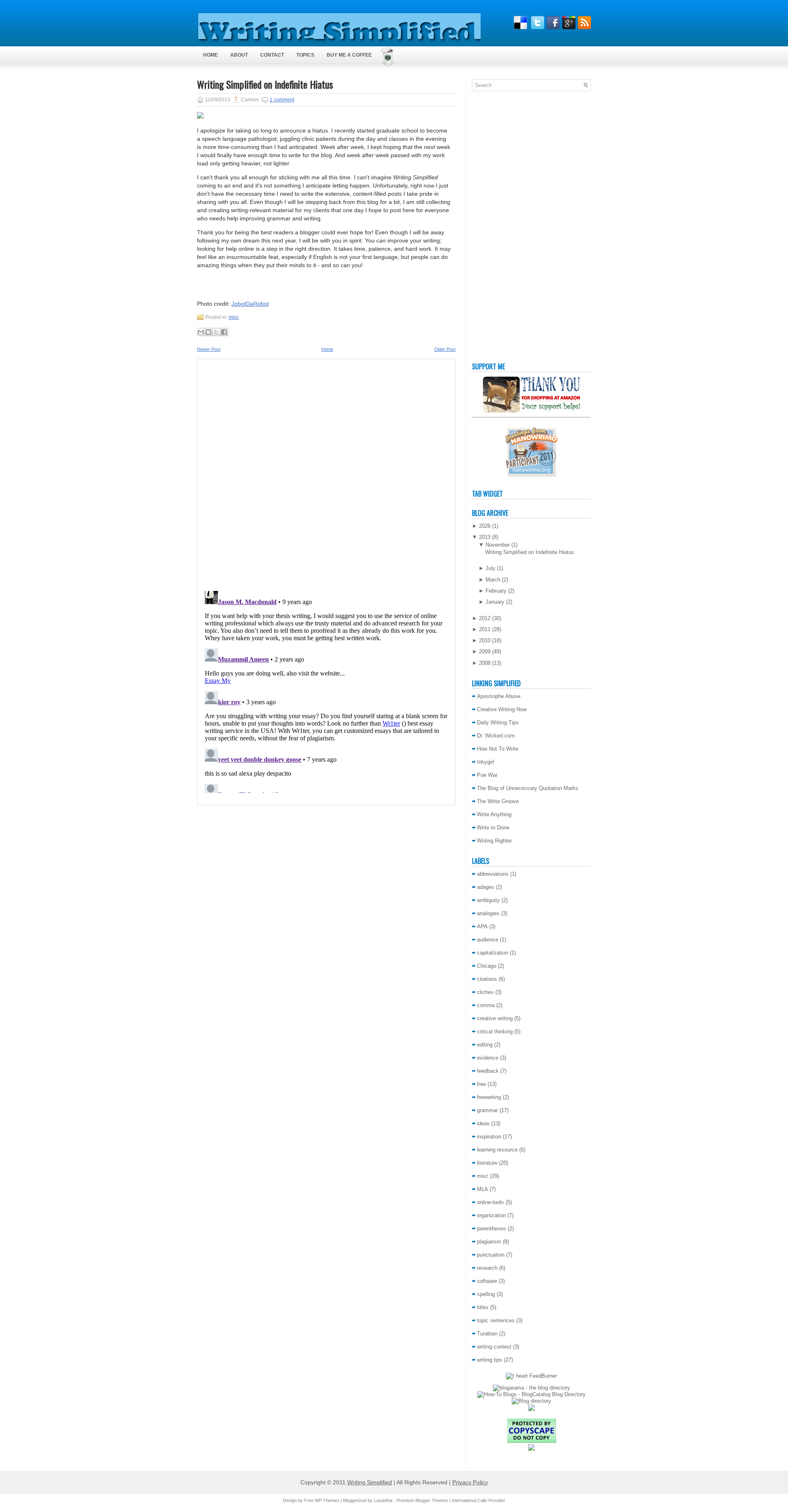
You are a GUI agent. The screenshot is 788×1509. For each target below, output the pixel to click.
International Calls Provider (478, 1500)
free (481, 1084)
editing (484, 1045)
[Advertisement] (505, 228)
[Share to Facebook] (224, 332)
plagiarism (489, 1242)
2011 (484, 629)
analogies (488, 913)
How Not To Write (497, 749)
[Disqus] (326, 472)
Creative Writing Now (502, 709)
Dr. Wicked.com (496, 736)
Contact (272, 55)
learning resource (497, 1150)
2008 (484, 663)
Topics (305, 55)
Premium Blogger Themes (422, 1500)
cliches (485, 992)
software (487, 1281)
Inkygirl (485, 762)
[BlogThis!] (208, 332)
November (498, 545)
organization (491, 1215)
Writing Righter (494, 841)
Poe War (487, 775)
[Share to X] (216, 332)
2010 (484, 640)
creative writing (495, 1018)
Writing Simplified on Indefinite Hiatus (265, 84)
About (239, 55)
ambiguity (488, 900)
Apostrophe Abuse (498, 696)
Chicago (486, 966)
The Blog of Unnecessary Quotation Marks (527, 788)
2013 (484, 537)
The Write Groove (498, 801)
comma (486, 1005)
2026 (484, 526)
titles (482, 1307)
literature (487, 1163)
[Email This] (201, 332)
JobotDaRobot (250, 303)
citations (487, 979)
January (495, 602)
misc (234, 317)
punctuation (490, 1255)
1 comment (282, 100)
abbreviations (493, 874)
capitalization (492, 953)
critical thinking (495, 1031)
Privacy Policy (470, 1482)
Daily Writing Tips (498, 722)
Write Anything (494, 814)
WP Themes (327, 1500)
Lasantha (383, 1500)
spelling (486, 1294)
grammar (487, 1110)
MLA (482, 1189)
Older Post (445, 349)
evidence (487, 1058)
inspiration (489, 1136)
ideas (483, 1123)
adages (485, 887)
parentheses (491, 1228)
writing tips (489, 1360)
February (496, 591)
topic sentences (496, 1320)
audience (487, 940)
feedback (488, 1071)
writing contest (494, 1347)
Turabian (487, 1333)
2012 (484, 618)
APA (482, 926)
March (493, 580)
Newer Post (208, 349)
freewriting (489, 1097)
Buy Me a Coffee (349, 55)
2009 (484, 651)
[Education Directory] (531, 1401)
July (490, 568)
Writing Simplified (369, 1482)
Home (210, 55)
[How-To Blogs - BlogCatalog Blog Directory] (531, 1394)
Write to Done (493, 827)
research (487, 1268)
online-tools (490, 1202)
